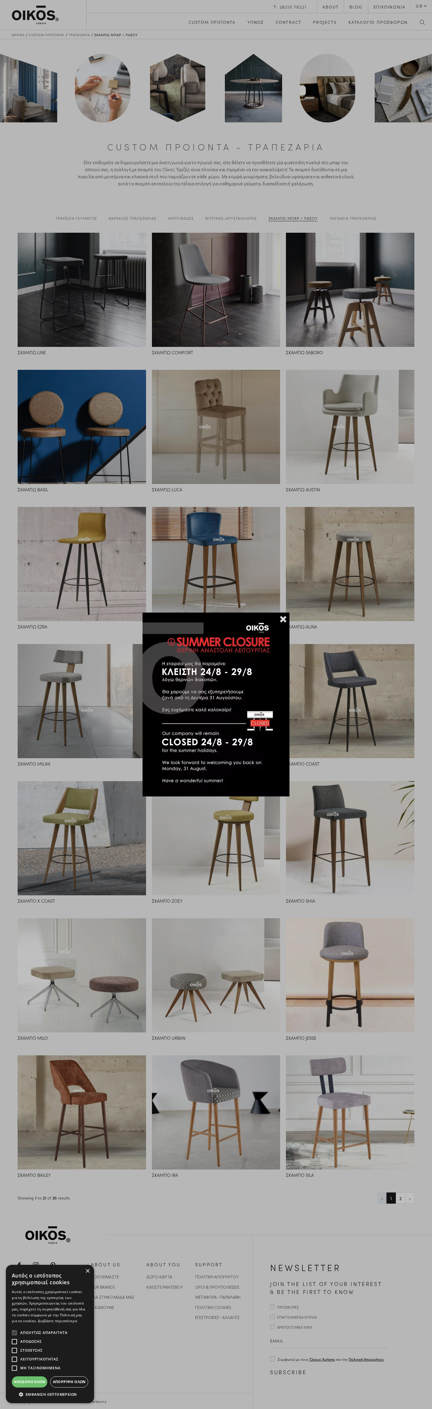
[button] (50, 1394)
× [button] (87, 1271)
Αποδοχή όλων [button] (29, 1381)
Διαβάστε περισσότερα (57, 1320)
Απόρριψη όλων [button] (69, 1381)
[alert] (50, 1334)
